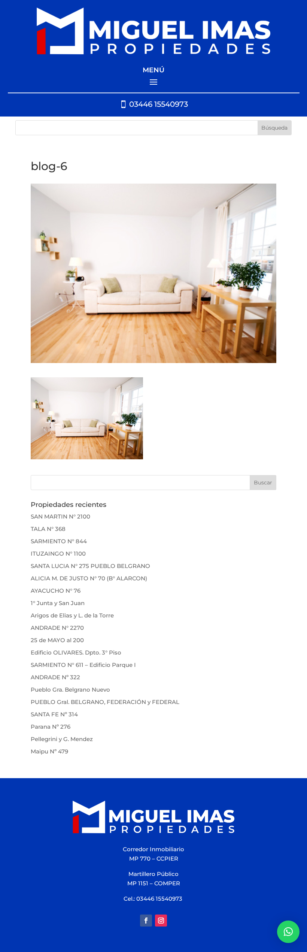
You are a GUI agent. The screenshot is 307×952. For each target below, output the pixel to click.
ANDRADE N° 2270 (57, 627)
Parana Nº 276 (50, 726)
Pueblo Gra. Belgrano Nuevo (70, 689)
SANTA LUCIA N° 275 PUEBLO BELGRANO (90, 565)
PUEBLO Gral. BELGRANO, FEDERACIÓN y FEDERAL (105, 701)
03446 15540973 (158, 104)
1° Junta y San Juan (58, 603)
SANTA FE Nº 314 (54, 714)
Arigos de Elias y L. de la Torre (72, 615)
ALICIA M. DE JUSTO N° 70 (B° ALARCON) (89, 578)
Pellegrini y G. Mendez (62, 739)
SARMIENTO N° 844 (59, 541)
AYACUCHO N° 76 (55, 590)
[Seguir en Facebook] (146, 921)
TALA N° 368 (48, 528)
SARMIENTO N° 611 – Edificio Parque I (83, 664)
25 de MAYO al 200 (57, 640)
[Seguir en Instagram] (161, 921)
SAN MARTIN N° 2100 (60, 516)
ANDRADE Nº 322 (55, 677)
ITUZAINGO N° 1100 (58, 553)
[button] (288, 932)
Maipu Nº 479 (49, 751)
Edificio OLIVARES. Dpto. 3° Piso (76, 652)
